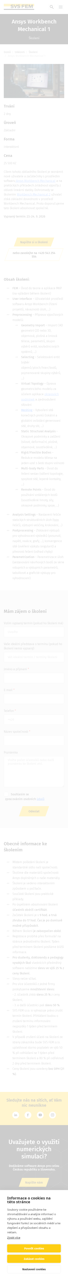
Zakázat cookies (34, 1259)
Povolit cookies (34, 1248)
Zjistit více (13, 1237)
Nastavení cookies (34, 1269)
